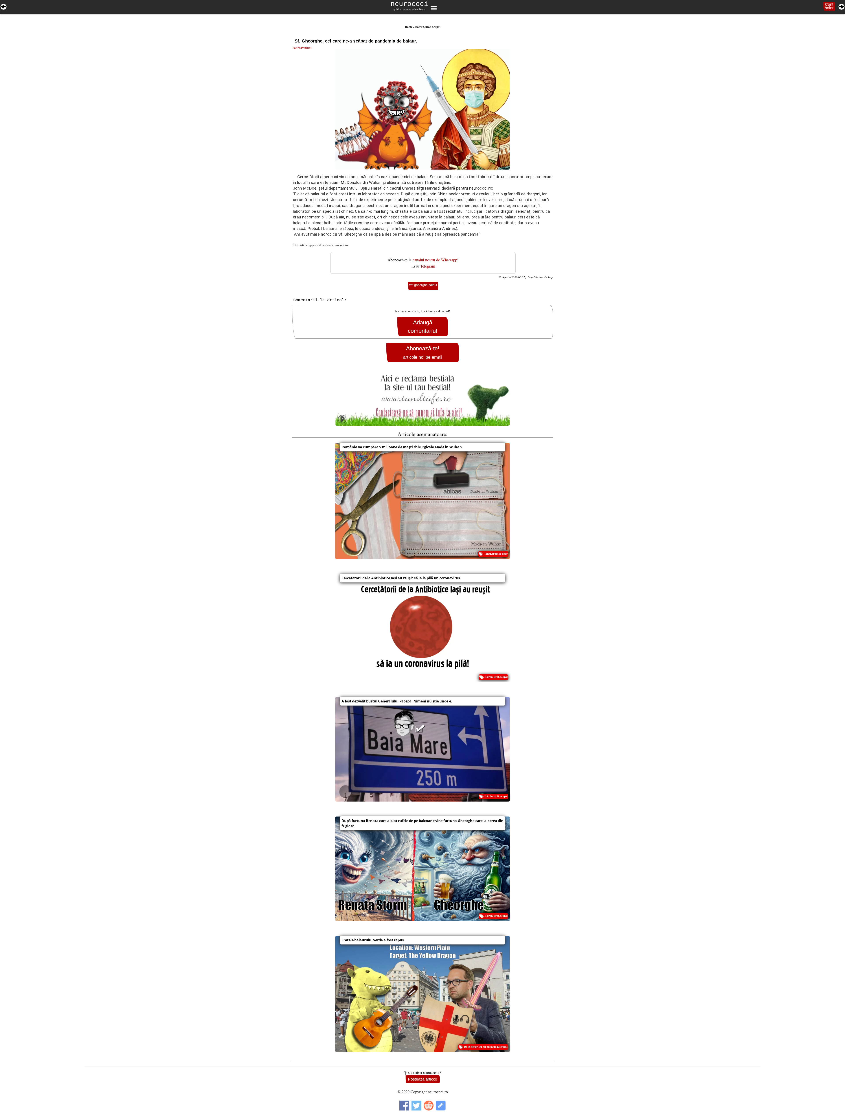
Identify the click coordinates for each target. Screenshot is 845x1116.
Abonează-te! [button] (422, 352)
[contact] (422, 398)
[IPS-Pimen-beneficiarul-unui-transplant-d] (841, 6)
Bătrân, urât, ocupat (427, 27)
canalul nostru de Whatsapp (435, 259)
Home (408, 27)
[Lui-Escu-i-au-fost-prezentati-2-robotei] (3, 6)
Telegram (427, 266)
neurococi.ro (339, 245)
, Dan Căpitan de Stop (539, 277)
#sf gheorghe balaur (423, 285)
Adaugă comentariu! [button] (422, 326)
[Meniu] (433, 8)
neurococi (409, 4)
